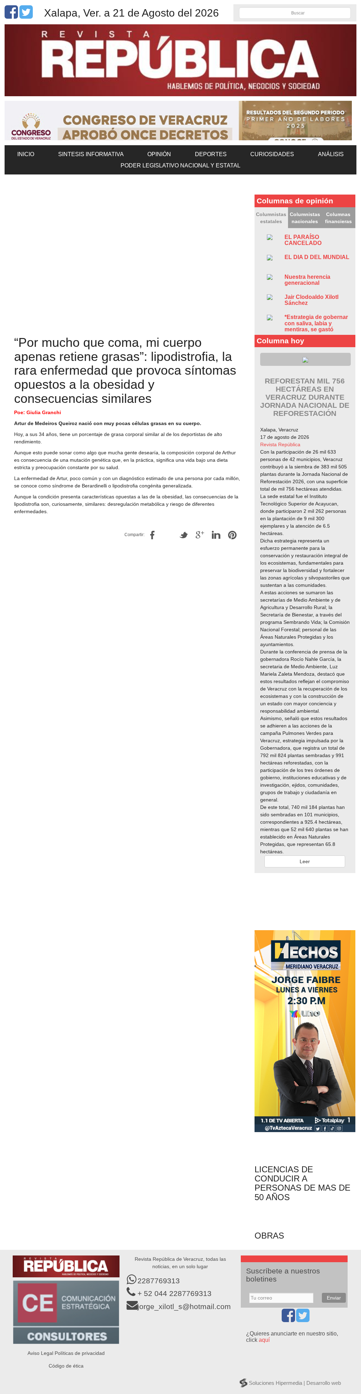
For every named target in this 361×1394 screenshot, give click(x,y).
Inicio (25, 154)
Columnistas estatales (271, 217)
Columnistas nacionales (305, 217)
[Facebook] (11, 16)
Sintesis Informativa (91, 154)
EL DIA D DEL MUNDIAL (316, 257)
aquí (264, 1340)
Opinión (159, 154)
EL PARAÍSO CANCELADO (303, 240)
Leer (305, 861)
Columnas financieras (338, 217)
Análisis (331, 154)
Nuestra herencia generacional (307, 280)
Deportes (211, 154)
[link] (280, 444)
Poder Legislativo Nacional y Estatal (180, 165)
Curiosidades (272, 154)
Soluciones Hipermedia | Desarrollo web (295, 1383)
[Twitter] (26, 16)
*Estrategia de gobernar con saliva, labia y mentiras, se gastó (316, 323)
